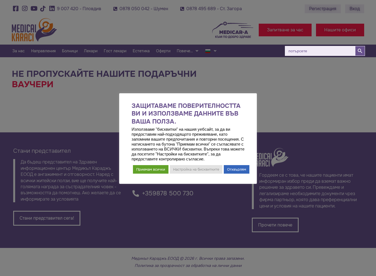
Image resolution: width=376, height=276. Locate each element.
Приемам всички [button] (150, 169)
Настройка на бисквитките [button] (196, 169)
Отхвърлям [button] (236, 169)
